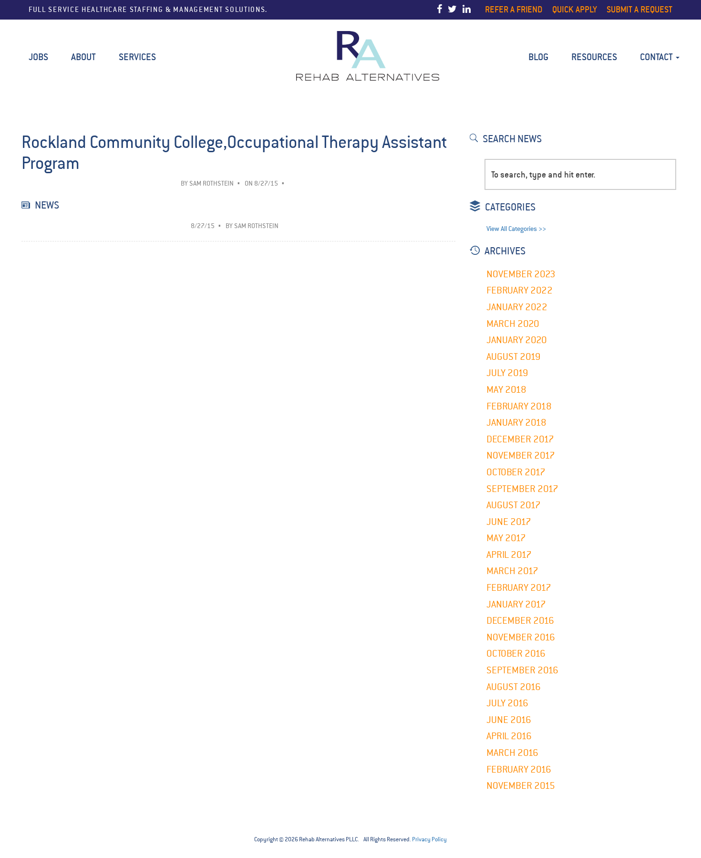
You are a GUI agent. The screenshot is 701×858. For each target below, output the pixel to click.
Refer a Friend (514, 9)
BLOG (538, 57)
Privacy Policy (429, 839)
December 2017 (520, 439)
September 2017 (522, 489)
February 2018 (519, 406)
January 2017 (516, 604)
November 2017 (520, 455)
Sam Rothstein (211, 183)
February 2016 (518, 769)
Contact (657, 57)
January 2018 (516, 423)
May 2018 (506, 390)
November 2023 (521, 274)
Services (137, 57)
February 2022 (519, 290)
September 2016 (522, 670)
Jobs (38, 57)
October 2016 (516, 653)
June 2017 (508, 522)
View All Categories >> (516, 229)
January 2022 (516, 307)
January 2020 (516, 340)
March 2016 (512, 753)
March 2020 (512, 324)
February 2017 (518, 588)
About (83, 57)
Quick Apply (574, 9)
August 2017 (513, 505)
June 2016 (508, 720)
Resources (594, 57)
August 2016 (513, 687)
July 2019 (507, 373)
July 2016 (507, 703)
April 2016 (509, 736)
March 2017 (512, 571)
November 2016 (520, 637)
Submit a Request (639, 9)
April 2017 (509, 555)
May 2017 (506, 538)
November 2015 (520, 786)
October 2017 (516, 472)
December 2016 (520, 621)
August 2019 (513, 357)
